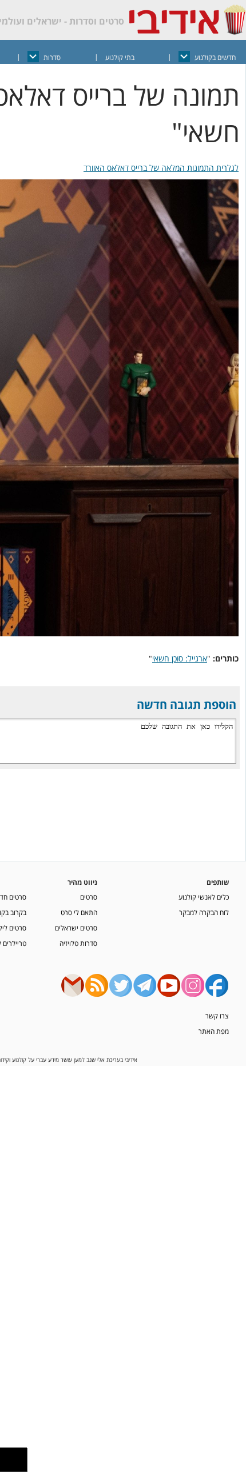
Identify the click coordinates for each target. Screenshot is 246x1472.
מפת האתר (214, 1031)
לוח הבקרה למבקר (204, 912)
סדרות (52, 57)
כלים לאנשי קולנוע (203, 896)
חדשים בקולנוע (215, 57)
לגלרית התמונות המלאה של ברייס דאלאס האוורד (161, 167)
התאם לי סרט (79, 912)
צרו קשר (217, 1015)
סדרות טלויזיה (78, 943)
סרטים (88, 896)
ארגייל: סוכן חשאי (179, 658)
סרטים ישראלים (76, 927)
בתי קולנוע (119, 57)
